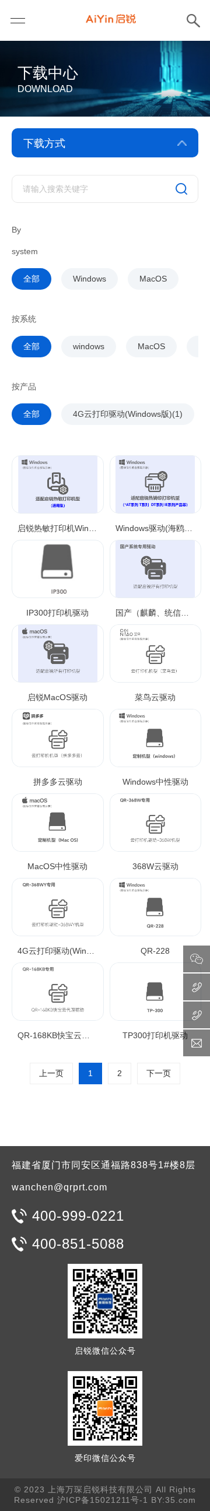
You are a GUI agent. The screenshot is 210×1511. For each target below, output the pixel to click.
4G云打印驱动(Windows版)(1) (128, 414)
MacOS (153, 278)
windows (88, 346)
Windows (89, 278)
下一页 (158, 1073)
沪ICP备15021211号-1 (102, 1500)
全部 (31, 278)
